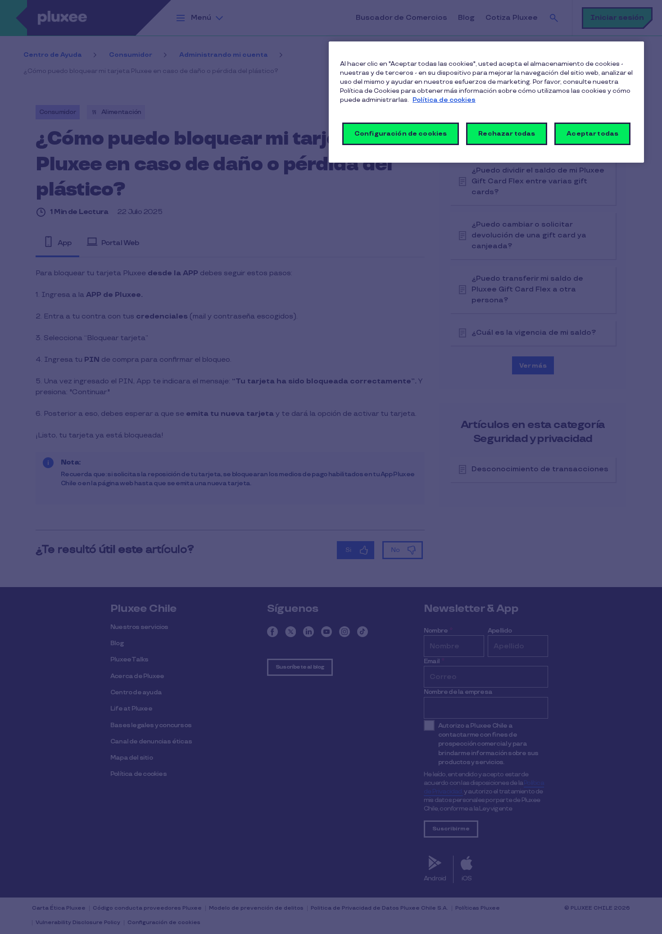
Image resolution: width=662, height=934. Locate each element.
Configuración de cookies (400, 133)
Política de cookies (444, 100)
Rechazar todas (506, 133)
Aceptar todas (592, 133)
